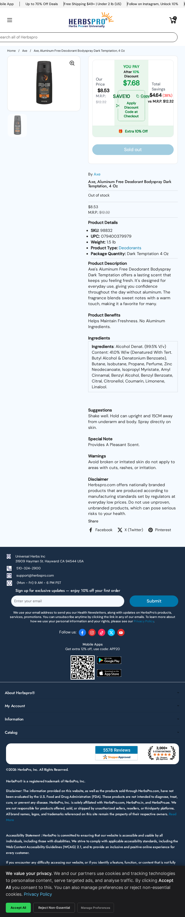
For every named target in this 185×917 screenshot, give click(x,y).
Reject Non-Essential (54, 908)
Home (11, 51)
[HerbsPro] (91, 20)
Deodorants (130, 247)
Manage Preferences (95, 908)
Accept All (18, 908)
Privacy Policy (38, 894)
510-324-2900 (28, 568)
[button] (173, 20)
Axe (24, 51)
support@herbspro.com (35, 575)
